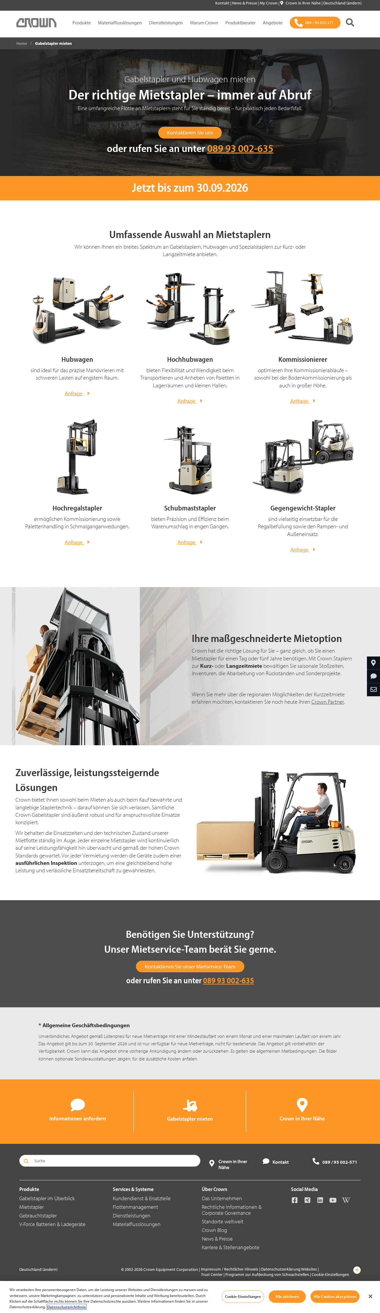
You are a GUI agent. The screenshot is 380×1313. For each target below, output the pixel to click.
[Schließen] (370, 1296)
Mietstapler (31, 1206)
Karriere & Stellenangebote (230, 1247)
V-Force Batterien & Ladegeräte (52, 1224)
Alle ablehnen (287, 1296)
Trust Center (212, 1274)
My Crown (269, 3)
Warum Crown (204, 23)
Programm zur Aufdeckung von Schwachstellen (267, 1274)
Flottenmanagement (135, 1206)
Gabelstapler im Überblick (47, 1198)
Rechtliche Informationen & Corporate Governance (232, 1209)
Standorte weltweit (222, 1221)
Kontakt (222, 3)
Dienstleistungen (166, 23)
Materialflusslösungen (120, 23)
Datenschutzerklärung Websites (289, 1269)
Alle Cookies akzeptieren (335, 1296)
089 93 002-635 (240, 148)
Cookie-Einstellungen (330, 1274)
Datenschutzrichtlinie (66, 1306)
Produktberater (240, 23)
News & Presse (245, 3)
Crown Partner (327, 701)
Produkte (81, 23)
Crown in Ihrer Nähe (304, 3)
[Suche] (350, 22)
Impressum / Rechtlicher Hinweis (229, 1269)
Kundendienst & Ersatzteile (142, 1198)
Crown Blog (214, 1230)
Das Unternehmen (222, 1198)
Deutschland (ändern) (342, 3)
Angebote (273, 23)
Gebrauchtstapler (38, 1215)
